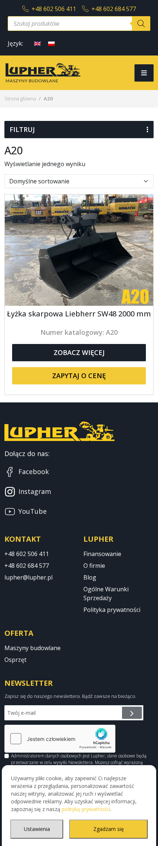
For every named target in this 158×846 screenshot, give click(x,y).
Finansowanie (102, 554)
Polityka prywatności (111, 610)
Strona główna (20, 98)
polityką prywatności (86, 809)
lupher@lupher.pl (28, 577)
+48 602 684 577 (113, 9)
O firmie (94, 566)
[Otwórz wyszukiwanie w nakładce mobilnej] (79, 23)
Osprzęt (15, 660)
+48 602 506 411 (54, 9)
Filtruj (22, 129)
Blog (89, 577)
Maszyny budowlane (32, 648)
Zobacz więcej (79, 352)
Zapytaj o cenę (79, 375)
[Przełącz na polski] (51, 43)
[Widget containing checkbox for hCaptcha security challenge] (59, 739)
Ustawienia (37, 828)
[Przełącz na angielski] (37, 43)
